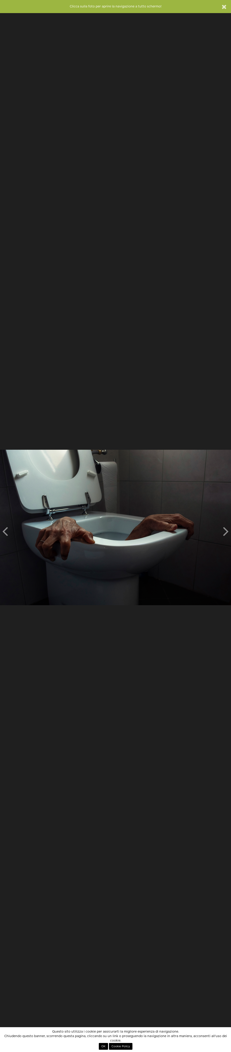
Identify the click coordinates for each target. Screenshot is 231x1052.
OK (103, 1046)
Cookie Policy (120, 1046)
